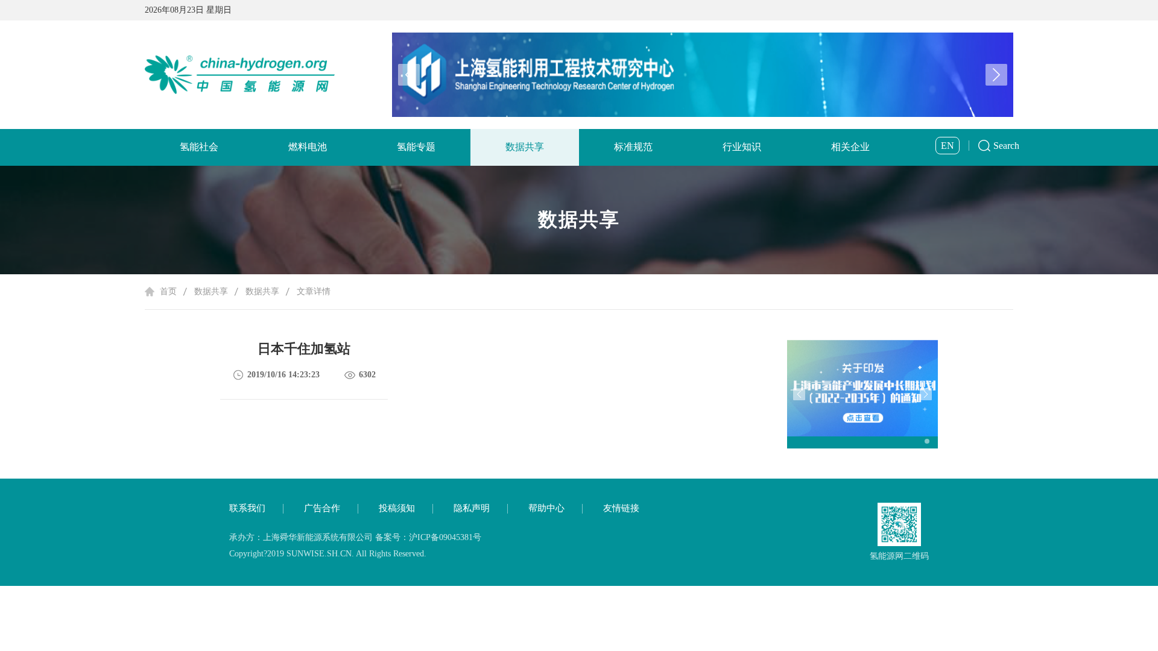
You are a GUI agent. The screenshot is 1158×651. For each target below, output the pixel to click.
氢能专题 (416, 147)
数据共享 (524, 147)
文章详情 (314, 291)
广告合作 (322, 508)
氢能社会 (199, 147)
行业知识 (742, 147)
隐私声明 (472, 508)
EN (947, 145)
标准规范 (633, 147)
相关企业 (850, 147)
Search (1006, 145)
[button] (996, 75)
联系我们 (247, 508)
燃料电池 (307, 147)
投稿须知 (397, 508)
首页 (168, 291)
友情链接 (621, 508)
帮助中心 (546, 508)
